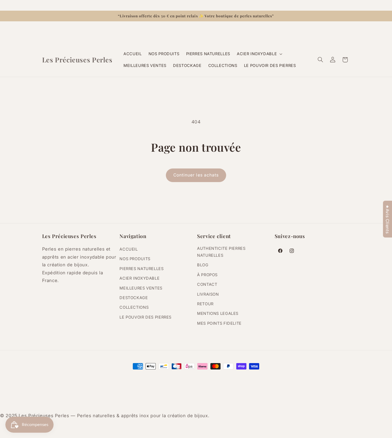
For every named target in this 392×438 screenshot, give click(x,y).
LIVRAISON (208, 294)
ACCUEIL (128, 249)
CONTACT (207, 284)
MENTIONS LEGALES (217, 313)
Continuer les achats (196, 175)
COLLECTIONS (134, 307)
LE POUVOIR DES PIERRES (145, 317)
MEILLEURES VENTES (140, 288)
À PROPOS (207, 274)
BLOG (203, 264)
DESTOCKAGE (133, 297)
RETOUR (205, 303)
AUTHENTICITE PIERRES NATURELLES (221, 252)
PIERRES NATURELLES (141, 268)
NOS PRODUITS (134, 258)
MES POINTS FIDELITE (219, 323)
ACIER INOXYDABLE (139, 278)
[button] (259, 54)
